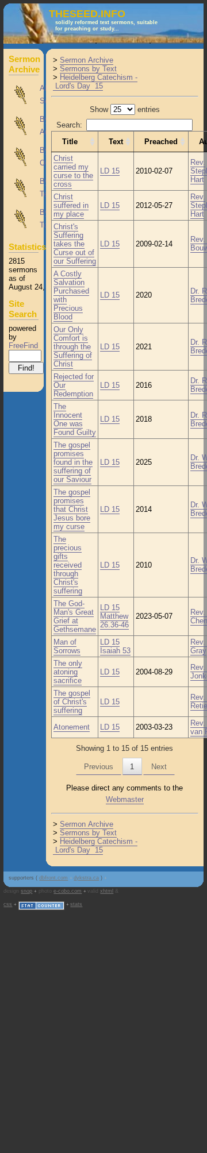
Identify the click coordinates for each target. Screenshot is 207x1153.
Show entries (125, 109)
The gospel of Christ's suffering (71, 702)
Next (159, 766)
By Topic (24, 218)
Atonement (71, 727)
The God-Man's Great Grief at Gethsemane (74, 616)
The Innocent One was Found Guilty (74, 419)
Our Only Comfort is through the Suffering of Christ (72, 346)
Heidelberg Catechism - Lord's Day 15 (95, 81)
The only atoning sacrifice (67, 672)
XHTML (106, 891)
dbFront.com (53, 878)
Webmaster (125, 799)
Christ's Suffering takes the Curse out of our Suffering (74, 243)
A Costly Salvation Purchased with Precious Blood (71, 295)
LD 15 (110, 171)
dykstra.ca (86, 878)
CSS (7, 904)
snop (26, 891)
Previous (98, 766)
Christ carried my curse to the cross (73, 171)
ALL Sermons (24, 94)
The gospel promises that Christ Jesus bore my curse (71, 509)
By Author (24, 125)
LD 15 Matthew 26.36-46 (114, 616)
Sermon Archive (86, 60)
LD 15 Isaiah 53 (115, 646)
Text (116, 141)
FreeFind (23, 345)
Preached (161, 141)
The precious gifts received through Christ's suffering (67, 565)
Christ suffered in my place (71, 205)
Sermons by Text (88, 68)
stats (76, 904)
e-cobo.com (67, 891)
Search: (69, 125)
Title (70, 141)
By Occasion (24, 156)
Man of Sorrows (66, 646)
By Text (24, 187)
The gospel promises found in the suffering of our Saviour (73, 462)
